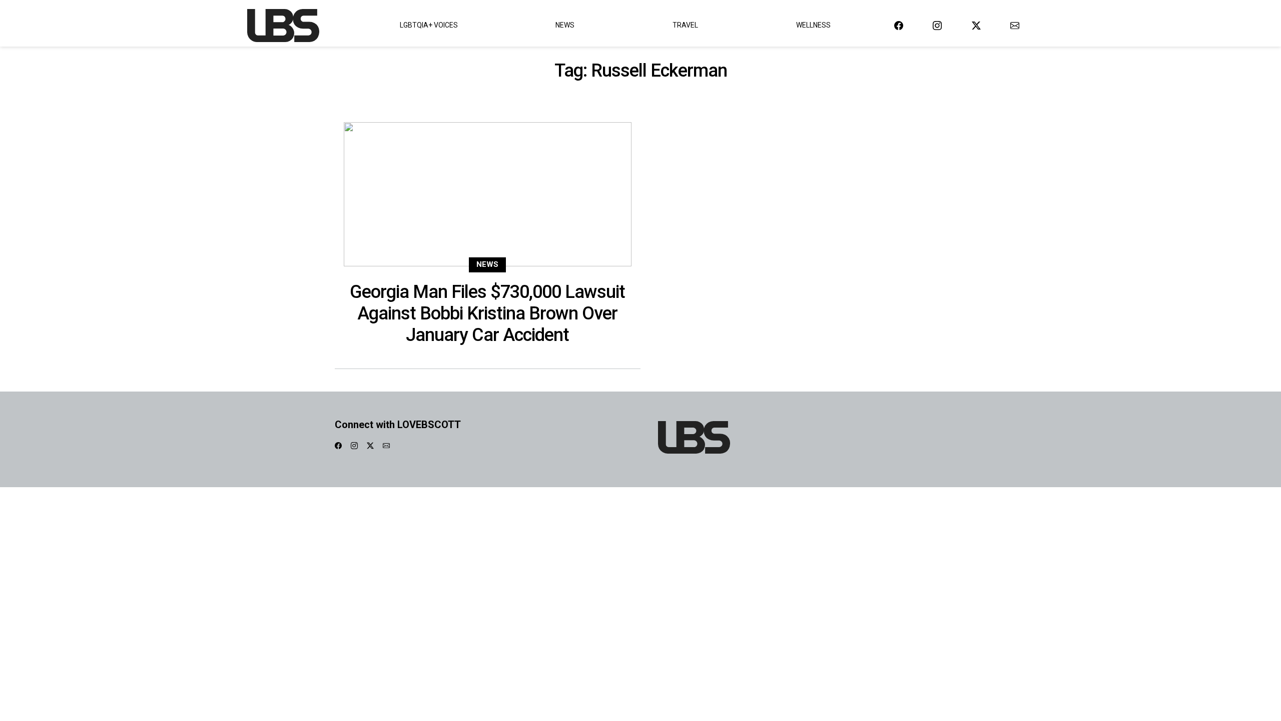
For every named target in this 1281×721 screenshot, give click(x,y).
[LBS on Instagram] (937, 25)
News (564, 25)
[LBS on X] (976, 25)
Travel (685, 25)
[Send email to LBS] (1014, 25)
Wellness (813, 25)
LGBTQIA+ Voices (429, 25)
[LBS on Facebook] (898, 25)
